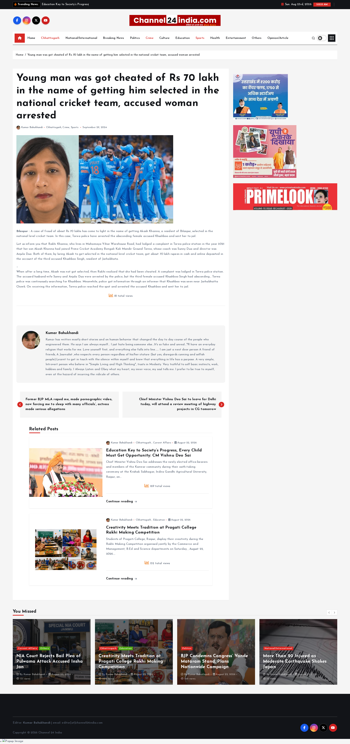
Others (256, 38)
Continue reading (120, 501)
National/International (81, 38)
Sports (200, 38)
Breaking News (113, 38)
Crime (149, 38)
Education (182, 38)
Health (215, 38)
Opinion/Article (277, 38)
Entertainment (236, 38)
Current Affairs (162, 442)
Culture (164, 38)
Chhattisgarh (50, 38)
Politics (135, 38)
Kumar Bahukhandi (32, 127)
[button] (329, 612)
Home (31, 38)
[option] (52, 652)
